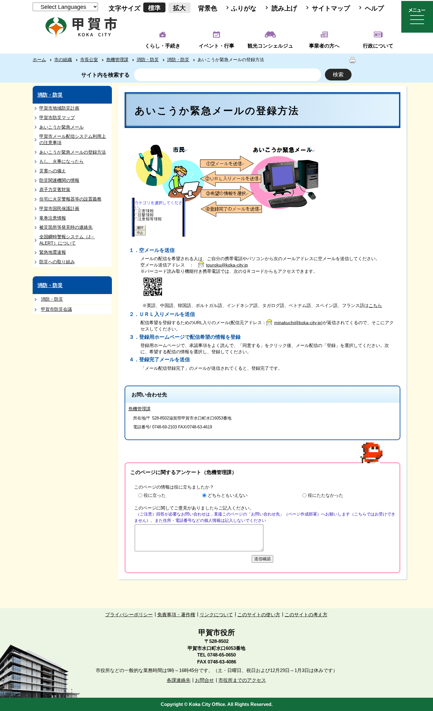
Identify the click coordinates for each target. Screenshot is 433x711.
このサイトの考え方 (306, 614)
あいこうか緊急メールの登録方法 (72, 152)
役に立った (155, 495)
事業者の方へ (324, 45)
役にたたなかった (325, 495)
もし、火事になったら (61, 161)
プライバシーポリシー (129, 614)
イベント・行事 (216, 45)
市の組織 (63, 59)
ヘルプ (374, 8)
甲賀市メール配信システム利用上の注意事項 (72, 139)
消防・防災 (148, 59)
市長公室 (89, 59)
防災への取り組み (57, 261)
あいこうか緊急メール (61, 127)
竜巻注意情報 (52, 218)
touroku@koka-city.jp (227, 264)
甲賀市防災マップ (57, 117)
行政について (378, 45)
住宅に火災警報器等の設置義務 (70, 199)
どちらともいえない (228, 495)
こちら (375, 305)
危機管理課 (117, 59)
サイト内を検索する (105, 75)
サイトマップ (331, 8)
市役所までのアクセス (242, 680)
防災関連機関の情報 (59, 180)
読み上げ (284, 8)
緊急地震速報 (52, 252)
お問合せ (204, 680)
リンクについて (216, 614)
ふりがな (243, 8)
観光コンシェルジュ (270, 45)
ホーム (39, 59)
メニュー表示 (417, 17)
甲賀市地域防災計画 (59, 108)
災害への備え (52, 170)
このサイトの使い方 (258, 614)
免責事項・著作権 (176, 614)
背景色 (207, 8)
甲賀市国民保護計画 (59, 208)
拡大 (179, 7)
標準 (154, 7)
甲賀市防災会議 (56, 309)
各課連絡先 (179, 680)
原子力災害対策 (54, 189)
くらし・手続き (162, 45)
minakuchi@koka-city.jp (297, 322)
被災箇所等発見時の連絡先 (66, 227)
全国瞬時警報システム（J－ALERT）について (67, 240)
